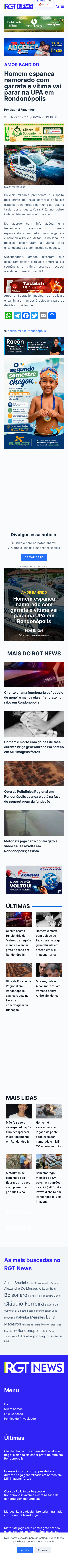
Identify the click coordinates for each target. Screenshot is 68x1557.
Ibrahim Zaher (43, 1310)
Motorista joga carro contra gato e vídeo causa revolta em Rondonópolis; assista (30, 846)
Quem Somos (13, 1409)
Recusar (42, 1550)
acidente (32, 1283)
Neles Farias (55, 1325)
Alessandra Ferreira (48, 1283)
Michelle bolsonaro (31, 1324)
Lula (50, 1317)
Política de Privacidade (20, 1418)
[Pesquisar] (57, 6)
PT (15, 1331)
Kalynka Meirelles (30, 1317)
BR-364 (41, 1296)
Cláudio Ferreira (24, 1303)
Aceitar (25, 1550)
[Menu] (62, 6)
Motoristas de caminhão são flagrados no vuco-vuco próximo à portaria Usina (19, 1182)
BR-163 (32, 1296)
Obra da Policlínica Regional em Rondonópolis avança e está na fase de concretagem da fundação (32, 796)
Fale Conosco (13, 1414)
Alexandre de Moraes (21, 1288)
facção (31, 1310)
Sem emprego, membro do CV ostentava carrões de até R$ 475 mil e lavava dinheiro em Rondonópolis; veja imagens (48, 1187)
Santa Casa (48, 1331)
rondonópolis (37, 331)
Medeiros (12, 1324)
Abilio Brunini (15, 1282)
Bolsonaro (15, 1295)
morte (45, 1324)
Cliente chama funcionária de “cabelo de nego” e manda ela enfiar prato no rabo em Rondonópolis (33, 697)
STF (57, 1331)
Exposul (21, 1310)
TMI (20, 1336)
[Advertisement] (34, 486)
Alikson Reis (47, 1288)
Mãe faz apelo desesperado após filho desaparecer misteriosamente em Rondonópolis (18, 1132)
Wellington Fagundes (38, 1336)
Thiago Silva (10, 1336)
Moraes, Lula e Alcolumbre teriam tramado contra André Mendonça (33, 1513)
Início (7, 1404)
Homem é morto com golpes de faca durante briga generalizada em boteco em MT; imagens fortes (34, 747)
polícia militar (17, 331)
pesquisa (8, 1331)
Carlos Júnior (53, 1295)
